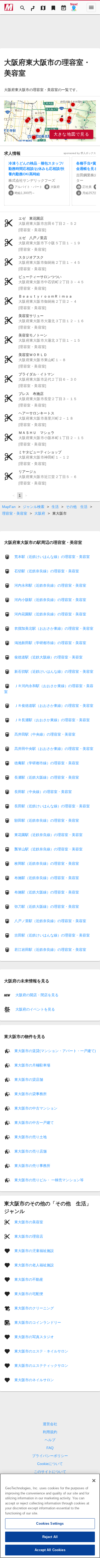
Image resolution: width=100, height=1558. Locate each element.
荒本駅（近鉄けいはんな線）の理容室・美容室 (52, 557)
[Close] (93, 1480)
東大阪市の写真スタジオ (34, 1337)
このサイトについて (50, 1472)
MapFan (9, 507)
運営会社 (50, 1424)
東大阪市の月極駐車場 (32, 1065)
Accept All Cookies (50, 1550)
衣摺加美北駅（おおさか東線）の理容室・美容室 (53, 628)
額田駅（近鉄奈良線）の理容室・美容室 (46, 820)
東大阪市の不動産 (28, 1279)
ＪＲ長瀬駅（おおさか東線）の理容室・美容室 (52, 720)
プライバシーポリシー (50, 1456)
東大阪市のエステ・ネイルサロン (41, 1351)
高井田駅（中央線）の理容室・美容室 (44, 734)
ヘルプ (50, 1440)
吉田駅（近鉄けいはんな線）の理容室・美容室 (52, 935)
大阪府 (39, 513)
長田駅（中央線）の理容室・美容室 (43, 792)
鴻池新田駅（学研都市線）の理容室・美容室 (50, 643)
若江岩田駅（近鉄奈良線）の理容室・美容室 (50, 950)
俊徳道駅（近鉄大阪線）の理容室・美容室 (48, 657)
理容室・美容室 (14, 513)
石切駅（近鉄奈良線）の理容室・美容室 (46, 571)
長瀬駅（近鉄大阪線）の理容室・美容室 (46, 777)
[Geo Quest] (74, 7)
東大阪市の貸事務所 (30, 1094)
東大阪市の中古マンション (35, 1108)
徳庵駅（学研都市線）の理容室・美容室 (46, 763)
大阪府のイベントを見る (34, 1009)
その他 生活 (76, 507)
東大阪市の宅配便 (28, 1293)
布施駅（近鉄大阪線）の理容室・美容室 (46, 892)
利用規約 (50, 1432)
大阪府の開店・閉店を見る (36, 995)
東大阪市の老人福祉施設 (34, 1265)
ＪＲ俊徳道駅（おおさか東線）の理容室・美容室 (53, 706)
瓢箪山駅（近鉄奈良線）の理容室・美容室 (48, 849)
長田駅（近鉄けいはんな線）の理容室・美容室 (52, 806)
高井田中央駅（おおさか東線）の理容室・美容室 (53, 749)
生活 (55, 507)
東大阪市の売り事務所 (32, 1165)
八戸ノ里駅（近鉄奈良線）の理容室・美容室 (50, 921)
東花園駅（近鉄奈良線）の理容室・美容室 (48, 835)
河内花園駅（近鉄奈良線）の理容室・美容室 (50, 614)
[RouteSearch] (33, 7)
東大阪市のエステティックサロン (41, 1365)
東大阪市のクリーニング (34, 1308)
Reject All (50, 1537)
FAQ (50, 1448)
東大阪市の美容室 (28, 1222)
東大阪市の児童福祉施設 (34, 1250)
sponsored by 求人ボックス (80, 153)
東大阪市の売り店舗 (30, 1151)
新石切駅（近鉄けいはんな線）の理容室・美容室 (53, 671)
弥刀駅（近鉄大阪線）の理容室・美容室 (46, 906)
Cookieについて (50, 1464)
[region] (50, 120)
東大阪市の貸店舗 (28, 1079)
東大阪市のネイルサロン (34, 1380)
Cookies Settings (50, 1523)
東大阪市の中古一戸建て (34, 1122)
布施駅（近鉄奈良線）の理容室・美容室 (46, 878)
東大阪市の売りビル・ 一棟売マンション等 (49, 1180)
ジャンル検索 (33, 507)
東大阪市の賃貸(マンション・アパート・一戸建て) (55, 1050)
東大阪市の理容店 (28, 1236)
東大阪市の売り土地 (30, 1137)
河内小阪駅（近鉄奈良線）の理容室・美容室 (50, 600)
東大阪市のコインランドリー (37, 1322)
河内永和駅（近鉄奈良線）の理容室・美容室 (50, 585)
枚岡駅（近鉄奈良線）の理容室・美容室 (46, 863)
